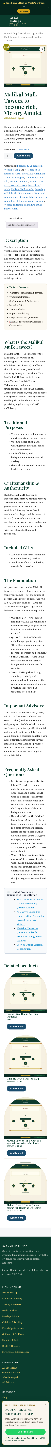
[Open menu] (46, 21)
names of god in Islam (23, 197)
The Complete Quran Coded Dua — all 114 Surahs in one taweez (25, 1439)
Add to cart (23, 155)
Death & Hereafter (11, 1346)
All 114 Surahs (9, 1367)
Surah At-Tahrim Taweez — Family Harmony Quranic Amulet (30, 903)
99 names (32, 169)
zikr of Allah (11, 208)
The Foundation (17, 309)
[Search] (32, 21)
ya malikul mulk (33, 204)
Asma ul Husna (18, 185)
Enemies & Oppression (29, 165)
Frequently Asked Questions (23, 317)
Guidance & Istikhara (13, 1334)
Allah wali (30, 177)
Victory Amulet (36, 200)
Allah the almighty (14, 177)
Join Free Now (25, 1432)
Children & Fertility (12, 1322)
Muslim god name (23, 193)
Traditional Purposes (19, 297)
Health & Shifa (9, 1310)
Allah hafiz (39, 173)
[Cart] (39, 21)
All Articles (8, 1382)
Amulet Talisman (19, 181)
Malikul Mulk (22, 149)
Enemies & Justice (11, 1340)
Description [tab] (15, 218)
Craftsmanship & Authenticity (24, 301)
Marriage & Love (10, 1316)
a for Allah (27, 173)
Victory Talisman (13, 204)
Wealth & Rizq (26, 33)
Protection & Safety (12, 1298)
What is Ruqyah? (11, 1377)
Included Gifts (16, 305)
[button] (41, 49)
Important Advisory (19, 313)
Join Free (24, 11)
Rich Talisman (19, 200)
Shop (14, 33)
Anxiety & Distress (11, 1304)
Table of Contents (19, 287)
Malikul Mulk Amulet (22, 189)
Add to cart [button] (16, 1026)
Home (7, 33)
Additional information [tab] (21, 224)
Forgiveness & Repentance (15, 1352)
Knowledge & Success (13, 1328)
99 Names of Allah (11, 1372)
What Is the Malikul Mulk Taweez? (26, 292)
